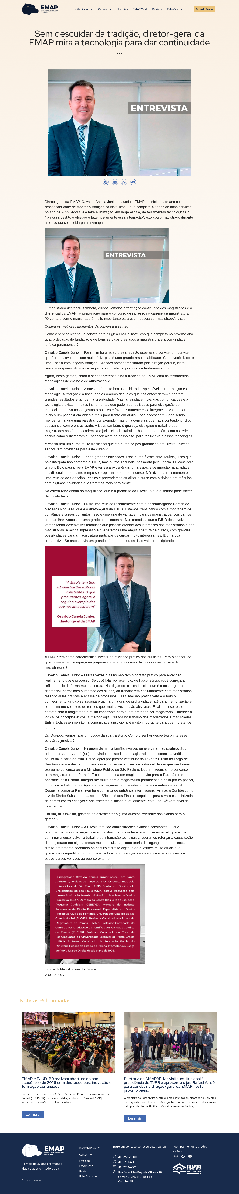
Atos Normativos (33, 1180)
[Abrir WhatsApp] (230, 1185)
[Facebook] (183, 1156)
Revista (157, 9)
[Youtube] (190, 1156)
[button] (106, 182)
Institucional (80, 9)
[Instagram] (176, 1156)
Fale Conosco (176, 9)
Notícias (122, 9)
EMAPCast (140, 9)
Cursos (102, 9)
